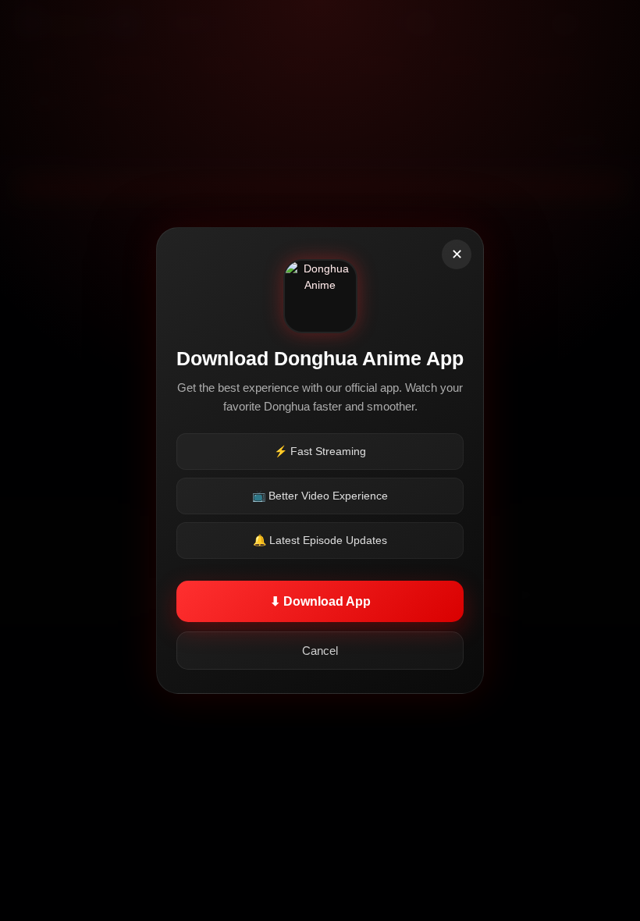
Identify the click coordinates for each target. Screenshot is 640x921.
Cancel (320, 650)
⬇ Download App (320, 601)
